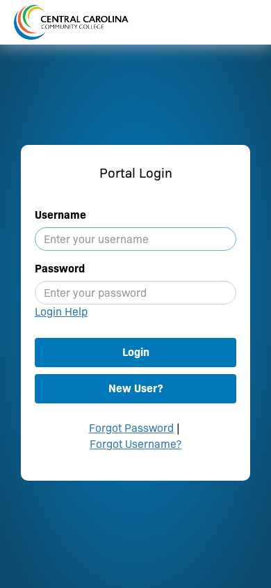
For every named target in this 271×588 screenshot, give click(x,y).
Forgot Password (131, 428)
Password (60, 268)
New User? (135, 388)
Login (135, 352)
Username (60, 215)
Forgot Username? (135, 444)
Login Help (61, 311)
